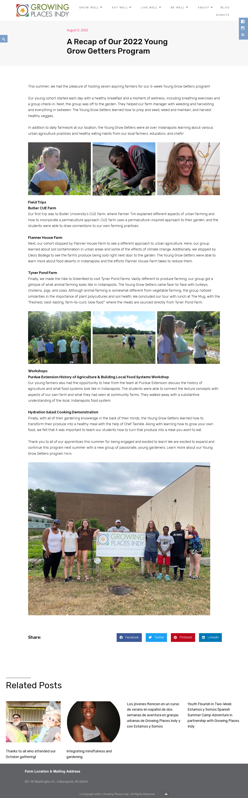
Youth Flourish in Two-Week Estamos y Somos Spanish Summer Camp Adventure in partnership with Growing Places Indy (213, 715)
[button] (129, 637)
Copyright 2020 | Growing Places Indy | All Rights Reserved (119, 794)
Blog (225, 7)
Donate (223, 14)
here (67, 453)
